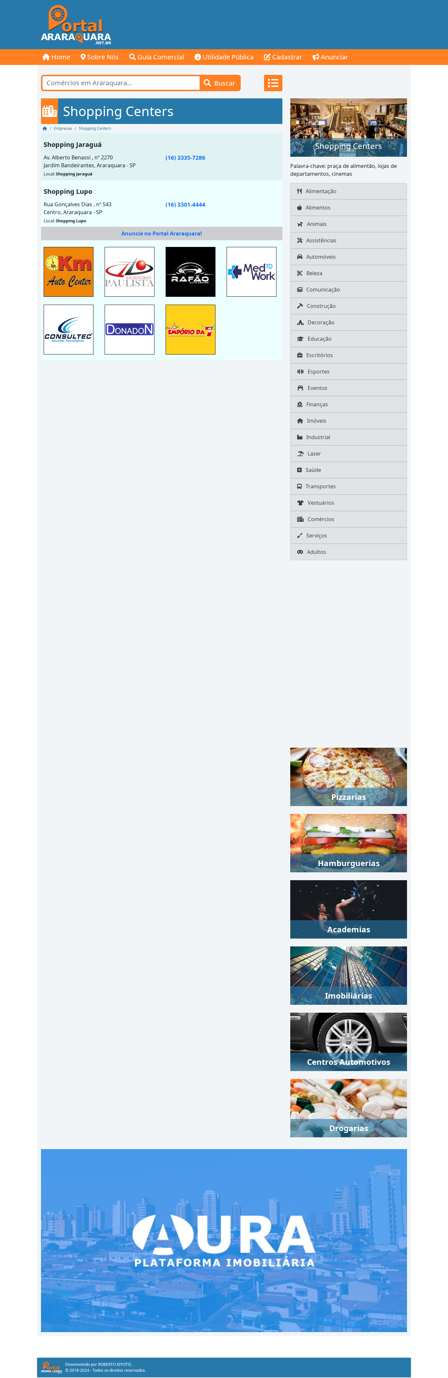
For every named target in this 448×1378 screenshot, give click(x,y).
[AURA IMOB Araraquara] (224, 1240)
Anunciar (333, 56)
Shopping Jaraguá (73, 144)
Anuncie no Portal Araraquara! (161, 233)
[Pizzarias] (348, 776)
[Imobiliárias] (348, 975)
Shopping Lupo (68, 191)
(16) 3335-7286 (185, 157)
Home (60, 56)
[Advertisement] (291, 24)
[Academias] (348, 908)
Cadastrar (286, 56)
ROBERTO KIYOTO (114, 1364)
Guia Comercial (160, 56)
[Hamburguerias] (348, 842)
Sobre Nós (102, 56)
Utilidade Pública (227, 56)
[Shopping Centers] (348, 127)
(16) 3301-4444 (185, 204)
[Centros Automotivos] (348, 1041)
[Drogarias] (348, 1107)
